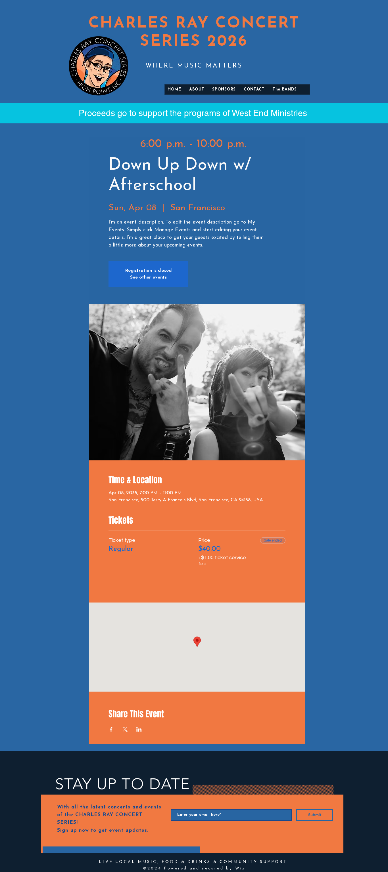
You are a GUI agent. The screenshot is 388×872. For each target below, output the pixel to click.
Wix (240, 868)
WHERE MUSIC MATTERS (193, 66)
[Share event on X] (125, 729)
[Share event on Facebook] (111, 729)
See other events (148, 277)
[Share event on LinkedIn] (139, 729)
